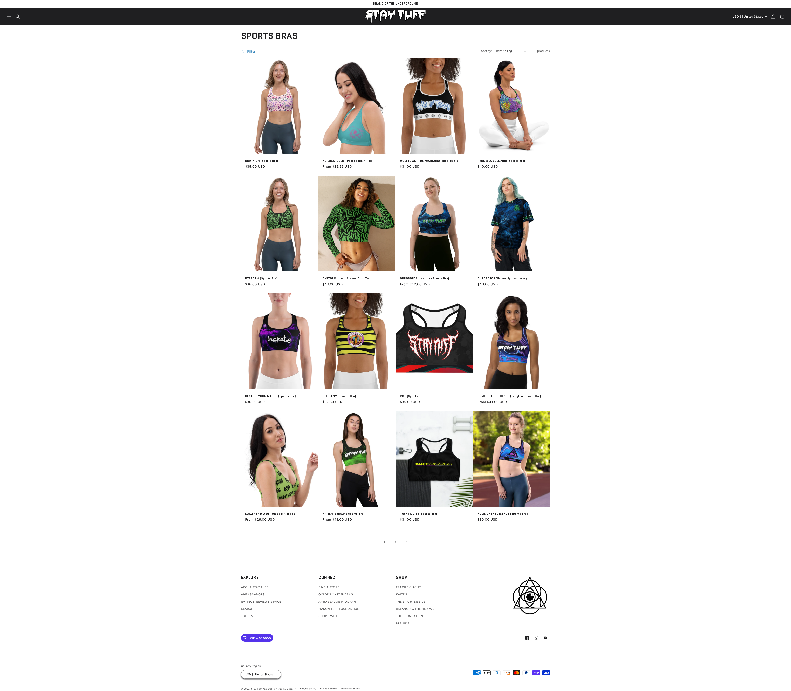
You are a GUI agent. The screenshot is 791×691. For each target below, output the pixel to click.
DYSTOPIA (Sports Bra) (261, 278)
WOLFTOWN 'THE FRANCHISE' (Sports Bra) (430, 161)
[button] (8, 16)
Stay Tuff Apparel (261, 688)
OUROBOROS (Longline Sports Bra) (424, 278)
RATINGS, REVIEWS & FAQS (261, 601)
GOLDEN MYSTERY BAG (335, 594)
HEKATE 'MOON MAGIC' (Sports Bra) (270, 396)
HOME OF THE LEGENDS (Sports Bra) (502, 514)
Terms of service (350, 688)
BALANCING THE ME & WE (415, 609)
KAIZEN (401, 594)
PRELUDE (402, 623)
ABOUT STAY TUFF (254, 587)
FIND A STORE (328, 587)
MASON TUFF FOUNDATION (339, 609)
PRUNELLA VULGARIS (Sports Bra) (501, 161)
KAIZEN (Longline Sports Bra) (344, 514)
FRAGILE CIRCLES (409, 587)
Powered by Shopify (284, 688)
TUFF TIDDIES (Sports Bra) (418, 514)
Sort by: (486, 51)
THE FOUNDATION (409, 616)
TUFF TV (247, 616)
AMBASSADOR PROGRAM (337, 601)
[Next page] (406, 542)
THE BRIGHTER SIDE (410, 601)
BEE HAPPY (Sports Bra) (339, 396)
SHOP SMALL (328, 616)
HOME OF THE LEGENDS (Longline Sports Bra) (509, 396)
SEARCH (247, 609)
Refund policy (308, 688)
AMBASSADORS (253, 594)
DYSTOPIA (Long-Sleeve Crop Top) (347, 278)
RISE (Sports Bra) (412, 396)
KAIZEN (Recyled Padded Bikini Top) (270, 514)
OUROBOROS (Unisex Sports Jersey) (503, 278)
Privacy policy (328, 688)
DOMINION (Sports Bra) (261, 161)
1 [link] (384, 542)
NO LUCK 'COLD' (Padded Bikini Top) (348, 161)
